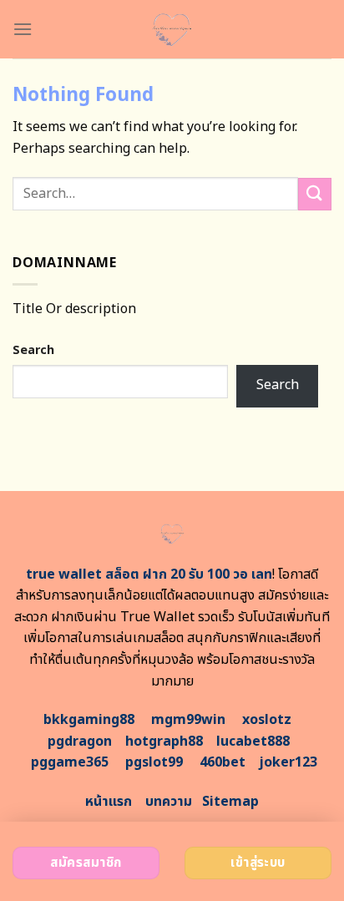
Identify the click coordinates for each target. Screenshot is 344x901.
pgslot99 (154, 762)
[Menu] (23, 28)
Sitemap (230, 802)
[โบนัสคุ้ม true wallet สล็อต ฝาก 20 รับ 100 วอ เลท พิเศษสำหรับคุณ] (172, 29)
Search (33, 350)
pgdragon (80, 741)
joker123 (288, 762)
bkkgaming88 (88, 720)
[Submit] (314, 194)
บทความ (168, 802)
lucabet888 (253, 741)
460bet (222, 762)
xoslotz (266, 720)
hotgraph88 (164, 741)
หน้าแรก (108, 802)
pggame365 (70, 762)
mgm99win (188, 720)
